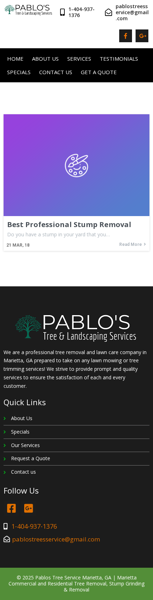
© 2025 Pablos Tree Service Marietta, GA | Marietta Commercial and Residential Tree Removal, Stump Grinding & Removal (76, 583)
